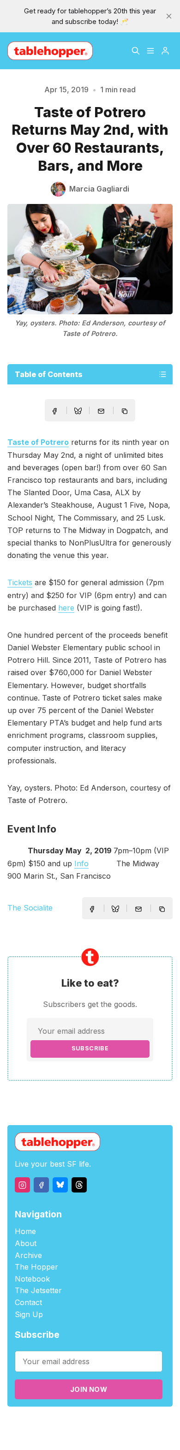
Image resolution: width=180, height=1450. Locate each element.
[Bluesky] (60, 1184)
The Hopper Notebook (36, 1272)
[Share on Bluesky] (78, 412)
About (25, 1243)
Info (81, 863)
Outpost (156, 1423)
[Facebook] (41, 1184)
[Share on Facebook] (54, 411)
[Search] (135, 50)
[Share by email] (101, 411)
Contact (28, 1302)
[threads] (79, 1184)
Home (25, 1231)
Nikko (96, 1434)
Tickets (19, 582)
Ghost (130, 1423)
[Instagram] (22, 1184)
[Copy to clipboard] (125, 412)
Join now (88, 1389)
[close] (169, 16)
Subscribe (90, 1048)
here (66, 607)
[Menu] (150, 50)
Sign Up (29, 1314)
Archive (28, 1255)
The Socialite (30, 907)
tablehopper (52, 1423)
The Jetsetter (38, 1290)
